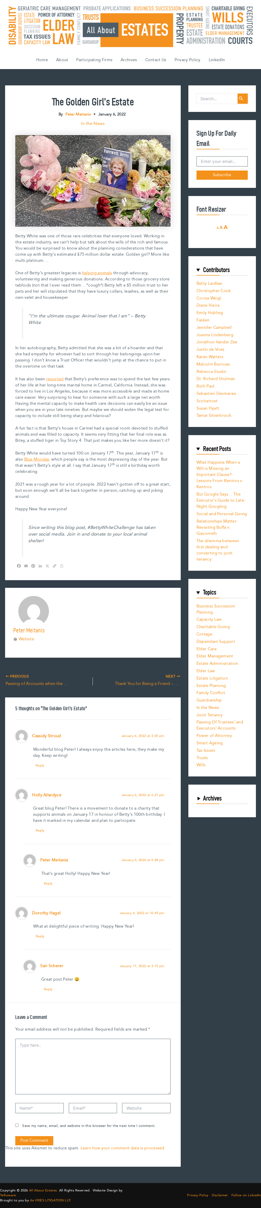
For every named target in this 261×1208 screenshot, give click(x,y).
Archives (129, 60)
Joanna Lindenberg (215, 335)
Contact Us (155, 60)
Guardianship (209, 700)
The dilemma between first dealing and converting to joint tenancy (218, 550)
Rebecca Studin (211, 372)
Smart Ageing (210, 743)
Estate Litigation (212, 678)
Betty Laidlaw (209, 283)
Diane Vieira (208, 305)
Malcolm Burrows (213, 364)
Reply (40, 765)
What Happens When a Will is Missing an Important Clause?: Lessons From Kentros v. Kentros (220, 474)
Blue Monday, (37, 459)
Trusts (202, 758)
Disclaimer (220, 1195)
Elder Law (206, 671)
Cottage (204, 634)
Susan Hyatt (208, 408)
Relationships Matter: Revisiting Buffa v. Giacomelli (217, 527)
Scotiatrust (207, 401)
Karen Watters (210, 357)
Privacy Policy (188, 60)
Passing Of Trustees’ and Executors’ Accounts (220, 725)
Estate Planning (211, 686)
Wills (201, 765)
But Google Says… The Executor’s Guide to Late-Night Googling (221, 500)
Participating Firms (94, 60)
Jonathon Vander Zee (217, 342)
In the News (93, 123)
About (62, 60)
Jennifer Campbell (214, 327)
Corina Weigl (209, 298)
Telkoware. (8, 1195)
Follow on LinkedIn (246, 1195)
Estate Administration (217, 663)
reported (54, 379)
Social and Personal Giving (222, 514)
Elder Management (215, 656)
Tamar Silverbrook (214, 415)
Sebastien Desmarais (216, 394)
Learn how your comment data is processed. (123, 1148)
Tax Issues (206, 750)
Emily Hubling (210, 313)
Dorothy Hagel (46, 913)
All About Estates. (43, 1190)
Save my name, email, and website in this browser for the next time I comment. (88, 1126)
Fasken (203, 320)
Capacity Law (209, 619)
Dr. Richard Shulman (216, 379)
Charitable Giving (213, 627)
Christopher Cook (214, 291)
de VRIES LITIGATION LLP (50, 1200)
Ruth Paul (206, 386)
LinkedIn (217, 60)
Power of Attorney (214, 736)
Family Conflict (211, 693)
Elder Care (207, 649)
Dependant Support (216, 642)
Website (26, 639)
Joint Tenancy (210, 715)
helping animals (97, 273)
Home (42, 60)
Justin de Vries (211, 349)
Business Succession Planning (216, 609)
